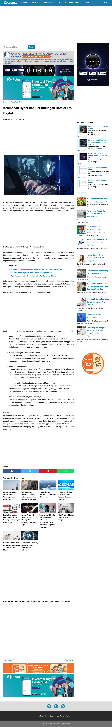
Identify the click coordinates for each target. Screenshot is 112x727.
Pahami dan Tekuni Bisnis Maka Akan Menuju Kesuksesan (97, 213)
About (41, 716)
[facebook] (12, 471)
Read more (99, 135)
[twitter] (30, 471)
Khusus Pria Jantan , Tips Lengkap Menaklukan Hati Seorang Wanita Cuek (97, 286)
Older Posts (69, 660)
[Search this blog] (107, 3)
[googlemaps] (56, 706)
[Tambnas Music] (38, 75)
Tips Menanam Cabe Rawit (97, 198)
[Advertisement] (56, 24)
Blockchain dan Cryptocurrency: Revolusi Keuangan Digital (31, 273)
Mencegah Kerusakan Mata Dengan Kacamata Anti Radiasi (98, 302)
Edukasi (35, 3)
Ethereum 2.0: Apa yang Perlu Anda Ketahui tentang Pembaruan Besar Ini (36, 269)
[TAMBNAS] (10, 3)
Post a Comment (19, 119)
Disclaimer (69, 716)
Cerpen (85, 3)
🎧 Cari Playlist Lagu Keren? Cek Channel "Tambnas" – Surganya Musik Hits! (98, 156)
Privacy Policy (59, 716)
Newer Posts (9, 660)
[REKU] (38, 99)
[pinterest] (48, 471)
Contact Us (49, 716)
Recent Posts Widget (81, 192)
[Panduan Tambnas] (38, 64)
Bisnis (24, 3)
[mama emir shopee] (38, 672)
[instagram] (49, 706)
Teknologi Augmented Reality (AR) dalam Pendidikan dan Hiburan (34, 276)
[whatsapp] (65, 471)
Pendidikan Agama (52, 3)
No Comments (82, 137)
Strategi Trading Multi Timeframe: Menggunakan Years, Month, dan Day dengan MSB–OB (97, 142)
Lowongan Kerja (71, 3)
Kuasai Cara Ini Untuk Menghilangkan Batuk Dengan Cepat (95, 258)
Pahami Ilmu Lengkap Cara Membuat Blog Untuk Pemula (97, 242)
